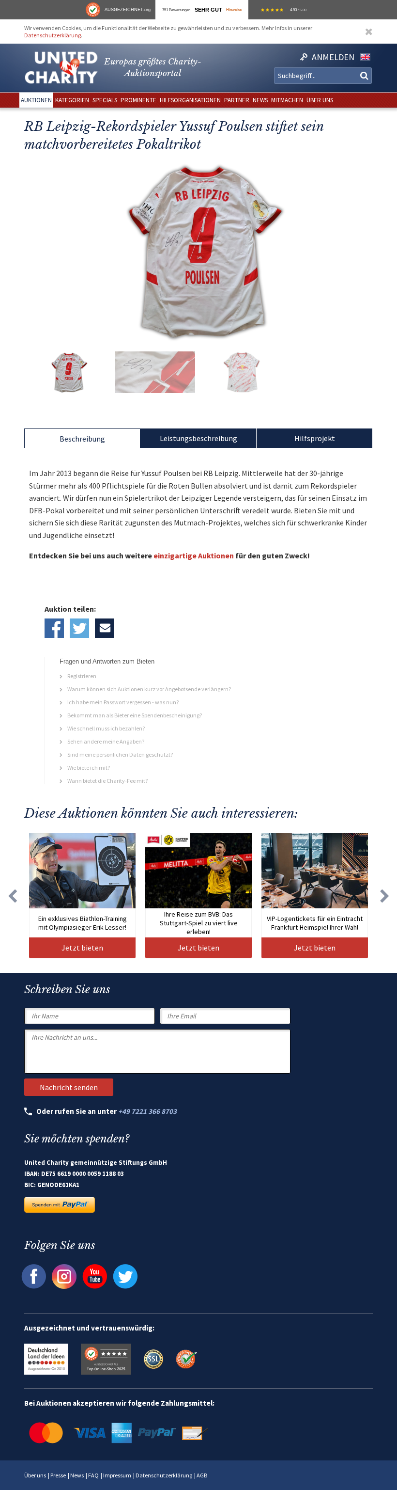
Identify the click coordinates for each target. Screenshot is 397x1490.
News (77, 1475)
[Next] (385, 895)
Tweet (79, 628)
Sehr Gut (208, 10)
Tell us (104, 628)
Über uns (35, 1475)
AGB (202, 1475)
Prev (34, 250)
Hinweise (234, 9)
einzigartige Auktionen (193, 555)
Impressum (117, 1475)
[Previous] (12, 895)
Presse (58, 1475)
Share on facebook (54, 628)
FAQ (93, 1475)
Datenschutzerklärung (52, 35)
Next (363, 250)
